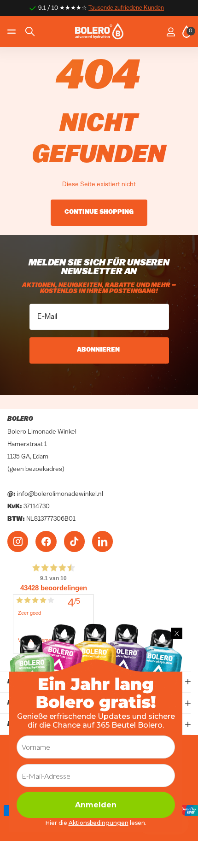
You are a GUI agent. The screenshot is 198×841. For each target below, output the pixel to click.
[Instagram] (17, 541)
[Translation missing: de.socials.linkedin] (102, 541)
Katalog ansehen (12, 31)
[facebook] (45, 541)
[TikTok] (74, 541)
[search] (30, 31)
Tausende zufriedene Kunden (126, 8)
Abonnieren (99, 350)
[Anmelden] (170, 32)
